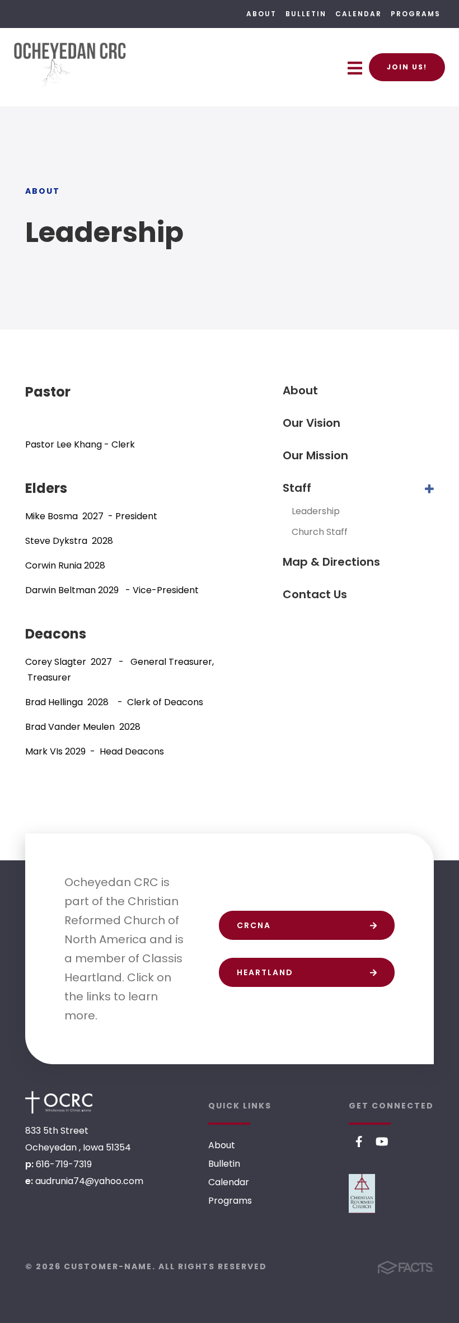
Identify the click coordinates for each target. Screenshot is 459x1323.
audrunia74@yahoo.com (89, 1181)
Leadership (316, 511)
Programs (416, 13)
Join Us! (407, 67)
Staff (297, 488)
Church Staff (320, 531)
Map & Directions (331, 562)
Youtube (382, 1141)
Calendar (358, 13)
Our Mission (315, 455)
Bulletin (305, 13)
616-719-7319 (64, 1164)
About (261, 13)
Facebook (359, 1141)
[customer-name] (58, 1102)
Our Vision (311, 423)
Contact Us (315, 594)
